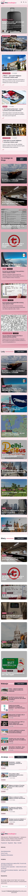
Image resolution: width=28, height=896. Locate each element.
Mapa (15, 843)
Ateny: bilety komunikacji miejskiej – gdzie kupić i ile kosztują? (13, 202)
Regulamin (10, 843)
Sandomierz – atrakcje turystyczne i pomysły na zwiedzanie (15, 763)
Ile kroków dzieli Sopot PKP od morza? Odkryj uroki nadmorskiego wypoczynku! (16, 723)
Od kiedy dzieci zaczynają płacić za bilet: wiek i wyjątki (13, 673)
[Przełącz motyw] (26, 2)
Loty (4, 268)
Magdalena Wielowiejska (7, 855)
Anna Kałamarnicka (5, 851)
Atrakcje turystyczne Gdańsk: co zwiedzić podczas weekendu (17, 819)
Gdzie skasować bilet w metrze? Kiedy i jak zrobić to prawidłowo (12, 616)
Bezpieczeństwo (7, 333)
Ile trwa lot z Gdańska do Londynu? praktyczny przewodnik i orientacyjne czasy (14, 472)
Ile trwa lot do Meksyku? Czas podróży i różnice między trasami (13, 272)
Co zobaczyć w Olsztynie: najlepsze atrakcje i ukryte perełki (15, 809)
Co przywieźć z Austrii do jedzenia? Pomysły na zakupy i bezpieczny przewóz (13, 39)
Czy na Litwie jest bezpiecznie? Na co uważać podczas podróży (12, 336)
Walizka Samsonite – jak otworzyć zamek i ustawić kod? (13, 22)
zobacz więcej (21, 159)
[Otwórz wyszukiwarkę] (24, 2)
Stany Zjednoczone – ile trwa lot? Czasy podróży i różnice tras (13, 408)
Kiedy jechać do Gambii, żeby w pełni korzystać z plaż (17, 715)
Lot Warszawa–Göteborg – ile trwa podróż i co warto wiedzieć (13, 434)
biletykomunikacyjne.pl (12, 891)
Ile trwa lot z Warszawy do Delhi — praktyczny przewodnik (13, 455)
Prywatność (4, 843)
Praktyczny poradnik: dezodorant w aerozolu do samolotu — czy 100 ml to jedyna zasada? (17, 707)
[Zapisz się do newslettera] (25, 886)
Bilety (4, 300)
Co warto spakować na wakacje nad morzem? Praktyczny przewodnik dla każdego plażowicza (17, 732)
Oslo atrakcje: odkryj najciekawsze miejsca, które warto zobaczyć (16, 775)
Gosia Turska (4, 853)
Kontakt (20, 843)
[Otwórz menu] (21, 2)
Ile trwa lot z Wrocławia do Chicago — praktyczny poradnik (14, 511)
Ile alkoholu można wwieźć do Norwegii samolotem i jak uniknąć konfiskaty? (17, 698)
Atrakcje (3, 768)
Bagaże (4, 19)
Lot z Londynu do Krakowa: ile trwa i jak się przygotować (13, 528)
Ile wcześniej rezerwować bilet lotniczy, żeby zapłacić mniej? (13, 303)
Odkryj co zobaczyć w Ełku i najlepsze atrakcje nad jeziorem (17, 797)
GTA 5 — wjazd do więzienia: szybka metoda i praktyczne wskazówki (16, 690)
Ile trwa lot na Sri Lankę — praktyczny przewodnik (14, 493)
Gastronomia (6, 36)
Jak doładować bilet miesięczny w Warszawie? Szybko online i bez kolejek (13, 245)
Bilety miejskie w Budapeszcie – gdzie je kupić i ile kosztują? (12, 645)
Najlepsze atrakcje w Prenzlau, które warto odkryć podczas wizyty (16, 786)
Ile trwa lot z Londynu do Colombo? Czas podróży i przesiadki (13, 180)
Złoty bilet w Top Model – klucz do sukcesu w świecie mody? (17, 747)
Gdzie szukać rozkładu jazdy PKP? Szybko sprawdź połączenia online (13, 226)
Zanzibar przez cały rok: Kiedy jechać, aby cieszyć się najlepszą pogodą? (17, 740)
